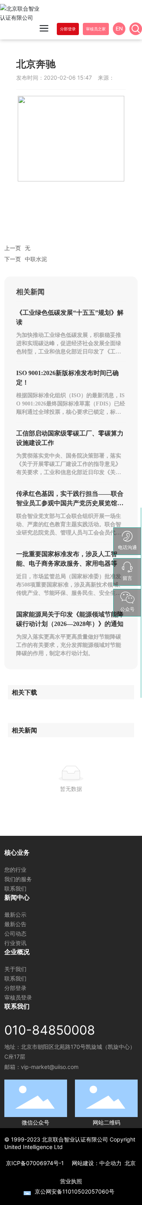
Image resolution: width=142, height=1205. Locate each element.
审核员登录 (18, 997)
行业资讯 (15, 943)
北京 (130, 1163)
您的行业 (15, 869)
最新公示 (15, 914)
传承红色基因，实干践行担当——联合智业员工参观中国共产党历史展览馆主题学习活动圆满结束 (69, 503)
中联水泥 (36, 259)
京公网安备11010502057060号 (74, 1191)
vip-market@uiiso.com (49, 1066)
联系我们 (15, 888)
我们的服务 (18, 879)
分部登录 (15, 988)
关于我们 (15, 969)
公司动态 (15, 933)
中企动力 (110, 1163)
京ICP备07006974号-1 (35, 1163)
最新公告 (15, 924)
